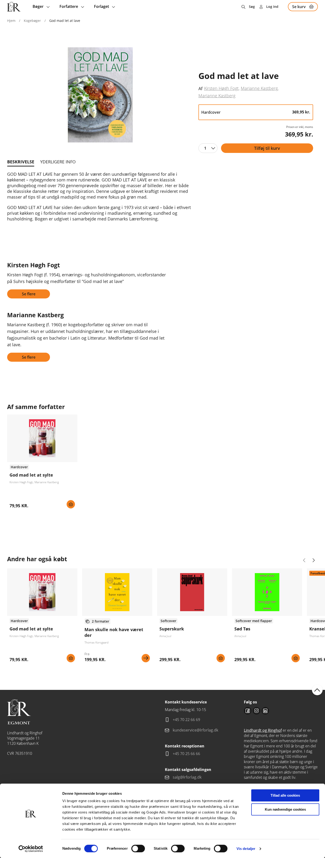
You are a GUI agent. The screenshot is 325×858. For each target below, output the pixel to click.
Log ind (272, 6)
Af (200, 88)
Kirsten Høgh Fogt (221, 88)
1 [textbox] (205, 148)
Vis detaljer (245, 849)
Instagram (256, 711)
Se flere (28, 294)
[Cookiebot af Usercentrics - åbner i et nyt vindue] (31, 848)
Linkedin (265, 711)
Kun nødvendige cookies (285, 809)
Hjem (11, 20)
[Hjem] (14, 6)
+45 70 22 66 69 (186, 719)
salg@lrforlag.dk (187, 777)
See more (42, 463)
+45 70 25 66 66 (186, 753)
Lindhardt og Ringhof (263, 730)
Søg (252, 6)
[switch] (138, 848)
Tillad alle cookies (285, 795)
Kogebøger (32, 20)
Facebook (247, 711)
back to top (317, 690)
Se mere (146, 658)
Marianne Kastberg (259, 88)
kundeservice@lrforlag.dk (195, 730)
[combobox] (207, 148)
